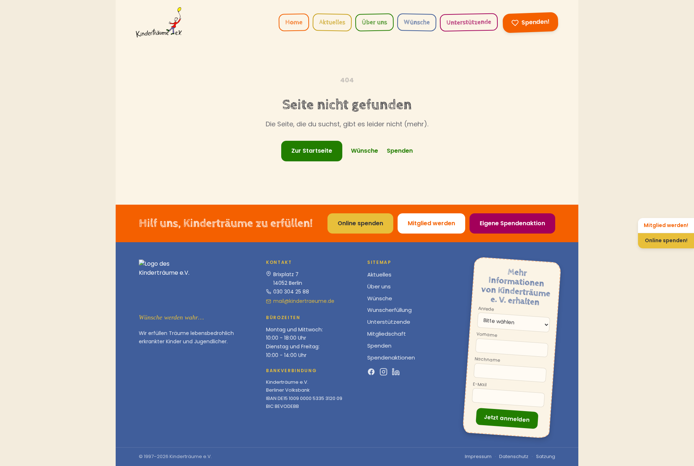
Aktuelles (332, 22)
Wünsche (417, 22)
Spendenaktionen (391, 357)
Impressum (478, 456)
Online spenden (360, 223)
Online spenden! (666, 240)
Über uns (374, 22)
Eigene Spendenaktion (512, 223)
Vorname (486, 335)
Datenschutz (513, 456)
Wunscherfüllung (389, 310)
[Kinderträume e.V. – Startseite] (159, 22)
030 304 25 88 (291, 291)
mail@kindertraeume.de (303, 301)
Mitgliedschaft (386, 333)
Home (294, 22)
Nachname (487, 360)
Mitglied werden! (666, 225)
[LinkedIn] (396, 371)
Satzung (545, 456)
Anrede (486, 308)
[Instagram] (383, 371)
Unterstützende (468, 22)
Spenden (400, 151)
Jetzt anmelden (507, 418)
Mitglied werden (431, 223)
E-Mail (480, 384)
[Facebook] (371, 371)
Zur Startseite (311, 151)
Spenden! (536, 22)
